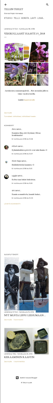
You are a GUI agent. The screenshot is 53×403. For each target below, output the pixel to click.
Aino (14, 129)
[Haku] (47, 4)
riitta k (14, 146)
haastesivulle (29, 100)
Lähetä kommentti (12, 204)
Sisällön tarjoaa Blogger (28, 378)
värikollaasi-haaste (29, 116)
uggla (14, 176)
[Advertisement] (26, 229)
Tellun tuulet (13, 9)
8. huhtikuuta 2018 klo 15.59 (22, 183)
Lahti (33, 18)
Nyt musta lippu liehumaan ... (25, 315)
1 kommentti (18, 320)
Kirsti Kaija (16, 161)
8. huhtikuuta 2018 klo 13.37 (22, 154)
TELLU (17, 18)
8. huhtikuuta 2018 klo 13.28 (22, 139)
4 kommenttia (19, 361)
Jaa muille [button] (8, 113)
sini (13, 190)
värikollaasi (17, 116)
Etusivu (8, 18)
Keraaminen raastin (19, 357)
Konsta (25, 18)
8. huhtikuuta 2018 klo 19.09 (22, 198)
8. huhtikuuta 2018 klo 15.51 (22, 168)
